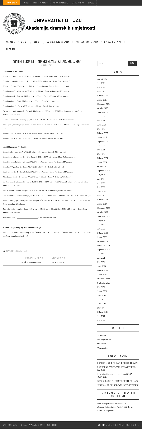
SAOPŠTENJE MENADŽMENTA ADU (32, 262)
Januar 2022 (102, 237)
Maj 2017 (101, 320)
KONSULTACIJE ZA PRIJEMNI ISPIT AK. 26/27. (118, 381)
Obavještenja (10, 251)
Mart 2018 (101, 307)
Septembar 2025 (103, 112)
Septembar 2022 (103, 216)
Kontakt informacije (60, 2)
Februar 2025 (102, 133)
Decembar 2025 (103, 104)
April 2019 (101, 295)
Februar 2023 (102, 199)
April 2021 (101, 266)
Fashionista (102, 425)
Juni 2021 (101, 258)
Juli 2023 (101, 178)
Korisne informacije (40, 2)
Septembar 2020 (103, 282)
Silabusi (91, 2)
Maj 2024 (101, 149)
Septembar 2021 (103, 249)
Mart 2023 (101, 195)
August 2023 (102, 174)
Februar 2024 (102, 158)
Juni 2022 (101, 228)
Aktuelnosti (101, 335)
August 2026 (102, 79)
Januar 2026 (102, 99)
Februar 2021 (102, 270)
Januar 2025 (102, 137)
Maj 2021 (101, 262)
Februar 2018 (102, 312)
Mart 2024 (101, 154)
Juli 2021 (101, 253)
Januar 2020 (102, 291)
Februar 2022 (102, 233)
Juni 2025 (101, 116)
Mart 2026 (101, 91)
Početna (10, 42)
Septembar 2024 (103, 141)
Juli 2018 (101, 299)
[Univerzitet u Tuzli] (50, 23)
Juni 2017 (101, 316)
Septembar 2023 (103, 170)
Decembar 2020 (103, 278)
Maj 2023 (101, 187)
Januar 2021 (102, 274)
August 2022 (102, 220)
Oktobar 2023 (102, 166)
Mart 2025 (101, 129)
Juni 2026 (101, 83)
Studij (26, 2)
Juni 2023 (101, 183)
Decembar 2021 (103, 241)
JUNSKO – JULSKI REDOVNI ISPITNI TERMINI (118, 385)
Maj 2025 (101, 120)
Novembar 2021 (103, 245)
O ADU (24, 42)
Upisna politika (78, 2)
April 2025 (101, 124)
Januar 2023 (102, 203)
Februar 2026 (102, 95)
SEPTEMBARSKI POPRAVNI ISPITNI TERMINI (117, 363)
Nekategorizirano (104, 339)
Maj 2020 (101, 287)
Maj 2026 (101, 87)
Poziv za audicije (58, 262)
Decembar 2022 (103, 208)
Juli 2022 (101, 224)
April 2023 (101, 191)
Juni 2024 (101, 145)
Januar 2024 (102, 162)
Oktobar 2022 (102, 212)
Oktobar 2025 (102, 108)
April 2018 (101, 303)
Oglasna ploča (21, 251)
